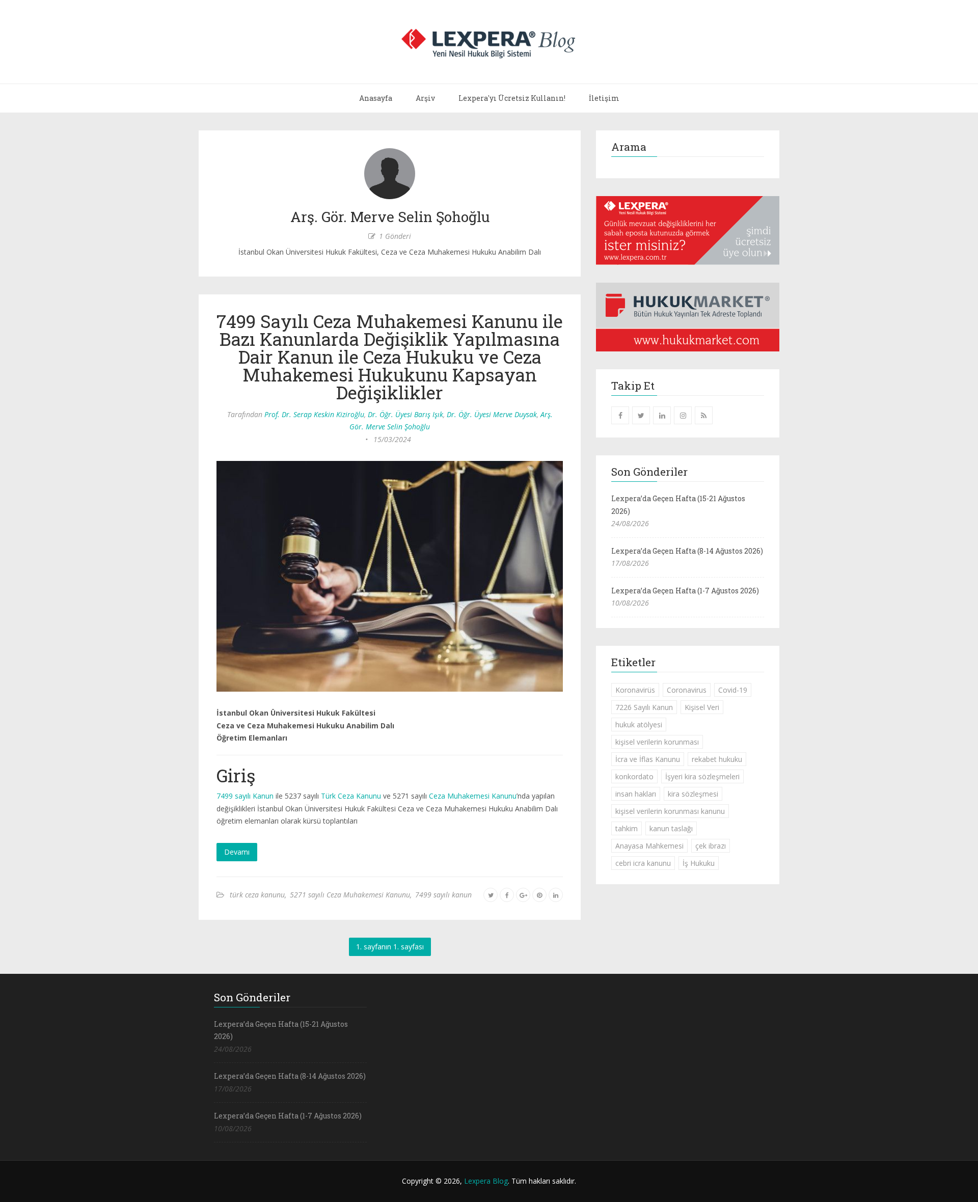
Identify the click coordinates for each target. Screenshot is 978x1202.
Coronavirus (687, 690)
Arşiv (425, 98)
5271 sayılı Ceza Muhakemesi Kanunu (350, 894)
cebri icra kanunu (643, 863)
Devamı (237, 852)
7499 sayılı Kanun (245, 796)
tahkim (626, 828)
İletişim (604, 98)
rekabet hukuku (717, 759)
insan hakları (635, 794)
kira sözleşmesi (693, 794)
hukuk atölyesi (638, 724)
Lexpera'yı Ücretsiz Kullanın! (511, 98)
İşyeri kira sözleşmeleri (702, 776)
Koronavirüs (635, 690)
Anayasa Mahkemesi (649, 846)
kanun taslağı (671, 828)
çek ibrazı (710, 846)
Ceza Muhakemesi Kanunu (473, 796)
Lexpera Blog (486, 1181)
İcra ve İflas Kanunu (647, 759)
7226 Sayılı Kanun (644, 707)
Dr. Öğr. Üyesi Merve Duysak (492, 414)
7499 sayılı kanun (443, 894)
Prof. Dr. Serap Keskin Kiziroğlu (314, 414)
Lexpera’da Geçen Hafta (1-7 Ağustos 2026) (685, 590)
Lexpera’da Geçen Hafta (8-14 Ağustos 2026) (687, 551)
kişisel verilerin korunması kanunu (670, 811)
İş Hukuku (699, 863)
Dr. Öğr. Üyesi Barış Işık (405, 414)
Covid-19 (732, 690)
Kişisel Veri (702, 707)
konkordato (634, 776)
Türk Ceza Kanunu (351, 796)
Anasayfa (375, 98)
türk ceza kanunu (257, 894)
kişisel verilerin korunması (657, 742)
